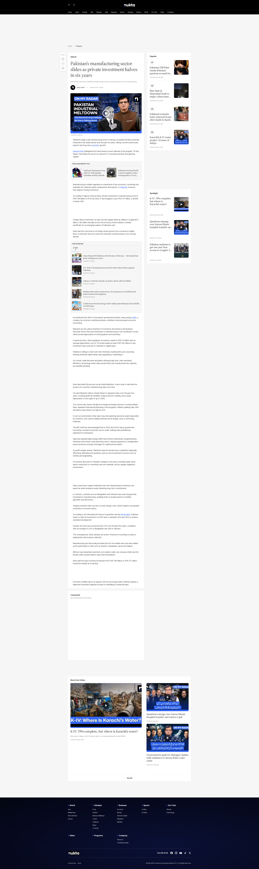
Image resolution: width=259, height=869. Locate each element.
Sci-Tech (154, 12)
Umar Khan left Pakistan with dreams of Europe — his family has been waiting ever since (110, 257)
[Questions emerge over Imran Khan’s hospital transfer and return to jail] (181, 227)
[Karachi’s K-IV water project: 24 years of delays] (181, 136)
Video (162, 12)
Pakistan (99, 12)
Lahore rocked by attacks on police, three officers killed (107, 281)
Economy (120, 809)
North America (72, 816)
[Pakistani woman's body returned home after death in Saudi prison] (181, 113)
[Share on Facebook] (63, 59)
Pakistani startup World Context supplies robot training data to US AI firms (128, 173)
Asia (69, 809)
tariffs (134, 317)
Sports (122, 12)
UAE (91, 12)
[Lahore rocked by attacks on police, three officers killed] (76, 282)
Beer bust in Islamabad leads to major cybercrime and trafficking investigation (159, 93)
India (106, 12)
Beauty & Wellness (98, 816)
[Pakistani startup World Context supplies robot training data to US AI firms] (111, 172)
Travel (95, 819)
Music (94, 825)
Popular (84, 12)
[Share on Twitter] (63, 63)
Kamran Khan (78, 151)
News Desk (80, 87)
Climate (168, 809)
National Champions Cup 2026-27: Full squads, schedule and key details (94, 173)
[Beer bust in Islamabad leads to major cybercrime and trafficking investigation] (181, 90)
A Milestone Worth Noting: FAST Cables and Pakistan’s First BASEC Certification (111, 304)
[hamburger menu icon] (69, 5)
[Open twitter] (190, 853)
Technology (170, 812)
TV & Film (95, 828)
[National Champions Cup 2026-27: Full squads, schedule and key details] (77, 172)
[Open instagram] (176, 853)
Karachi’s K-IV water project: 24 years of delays (160, 140)
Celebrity (95, 822)
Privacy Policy (72, 863)
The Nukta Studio (123, 843)
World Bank (125, 514)
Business (114, 12)
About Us (120, 839)
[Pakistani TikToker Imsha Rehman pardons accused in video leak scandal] (181, 67)
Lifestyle (130, 12)
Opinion (138, 12)
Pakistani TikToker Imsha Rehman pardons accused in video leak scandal (160, 70)
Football (144, 812)
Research (120, 819)
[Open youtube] (180, 853)
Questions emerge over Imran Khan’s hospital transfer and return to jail (161, 224)
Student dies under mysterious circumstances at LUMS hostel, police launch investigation (109, 292)
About (79, 863)
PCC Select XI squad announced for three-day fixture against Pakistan (109, 269)
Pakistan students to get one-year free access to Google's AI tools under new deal (161, 247)
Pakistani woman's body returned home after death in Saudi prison (160, 117)
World (146, 12)
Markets (119, 822)
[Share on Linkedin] (63, 68)
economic (95, 145)
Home (70, 12)
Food (94, 809)
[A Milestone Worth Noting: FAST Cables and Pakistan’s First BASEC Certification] (76, 306)
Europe (70, 819)
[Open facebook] (171, 853)
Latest (77, 12)
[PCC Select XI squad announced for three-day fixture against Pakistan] (76, 270)
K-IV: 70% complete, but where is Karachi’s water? (160, 201)
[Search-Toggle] (74, 5)
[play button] (106, 113)
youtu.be (79, 135)
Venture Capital (122, 816)
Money (119, 812)
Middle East (71, 812)
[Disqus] (106, 628)
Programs (170, 12)
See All (129, 778)
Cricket (144, 809)
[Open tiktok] (185, 853)
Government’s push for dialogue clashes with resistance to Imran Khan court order (167, 757)
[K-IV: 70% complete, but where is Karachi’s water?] (181, 204)
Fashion (95, 812)
